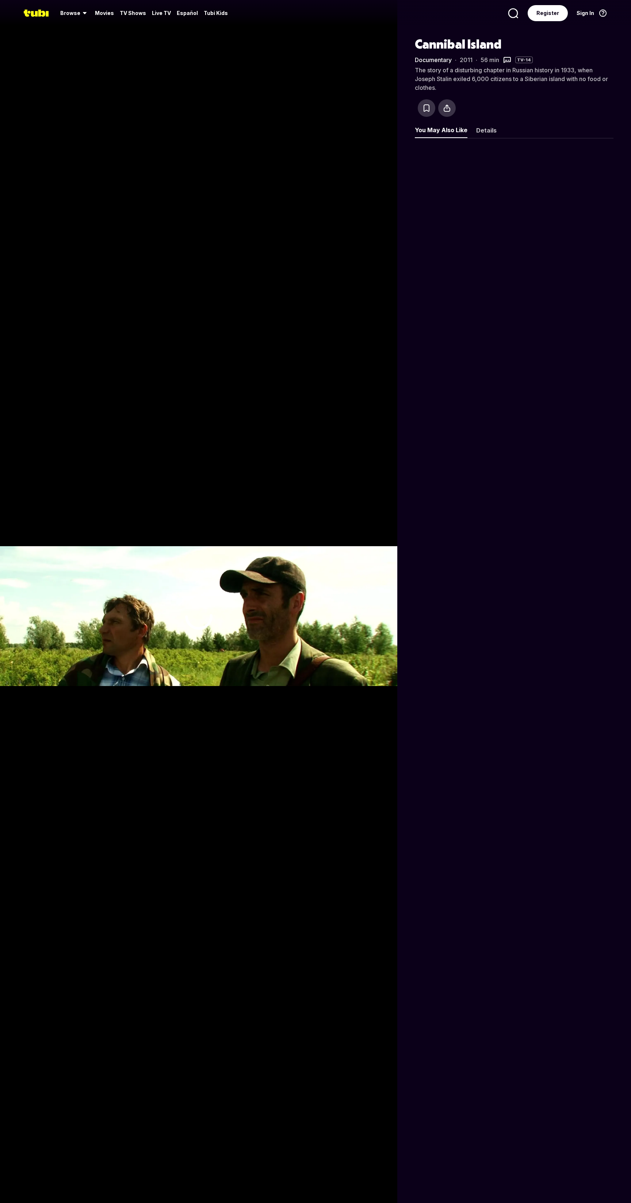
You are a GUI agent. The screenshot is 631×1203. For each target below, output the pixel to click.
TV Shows (133, 13)
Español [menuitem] (187, 13)
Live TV (161, 13)
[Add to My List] (426, 108)
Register (547, 13)
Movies (104, 13)
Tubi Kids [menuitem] (216, 13)
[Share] (447, 108)
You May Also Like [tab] (441, 130)
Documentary (433, 60)
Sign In (585, 13)
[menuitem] (74, 13)
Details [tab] (486, 130)
